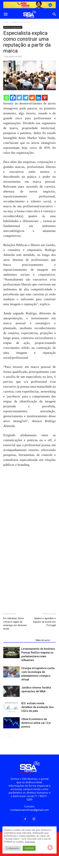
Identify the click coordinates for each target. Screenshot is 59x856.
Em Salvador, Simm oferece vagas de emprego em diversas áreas (15, 623)
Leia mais (30, 841)
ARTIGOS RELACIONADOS (18, 640)
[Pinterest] (45, 98)
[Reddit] (32, 98)
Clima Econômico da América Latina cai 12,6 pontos (36, 722)
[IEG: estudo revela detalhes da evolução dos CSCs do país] (11, 707)
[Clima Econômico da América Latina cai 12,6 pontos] (11, 723)
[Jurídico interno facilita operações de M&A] (11, 691)
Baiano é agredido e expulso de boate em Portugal (44, 622)
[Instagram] (34, 819)
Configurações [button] (12, 848)
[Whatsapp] (6, 98)
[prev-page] (5, 735)
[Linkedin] (38, 98)
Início (5, 22)
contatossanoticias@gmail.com (29, 810)
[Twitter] (19, 98)
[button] (5, 14)
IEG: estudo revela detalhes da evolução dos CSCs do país (37, 707)
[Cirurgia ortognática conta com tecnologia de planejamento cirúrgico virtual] (11, 672)
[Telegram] (26, 98)
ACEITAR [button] (29, 848)
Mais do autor (43, 640)
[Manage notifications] (50, 847)
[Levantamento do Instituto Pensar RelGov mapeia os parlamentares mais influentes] (11, 652)
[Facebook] (13, 98)
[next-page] (11, 735)
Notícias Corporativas (21, 22)
